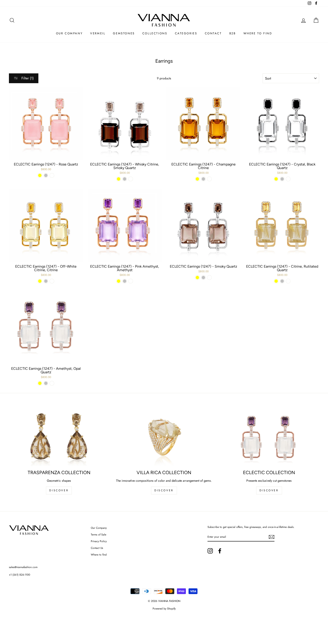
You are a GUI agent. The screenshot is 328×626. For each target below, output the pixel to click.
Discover (164, 490)
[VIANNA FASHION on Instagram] (210, 551)
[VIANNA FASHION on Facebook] (219, 551)
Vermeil (97, 33)
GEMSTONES (124, 33)
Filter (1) (27, 78)
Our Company (99, 528)
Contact (213, 33)
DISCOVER (59, 490)
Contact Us (97, 548)
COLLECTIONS (154, 33)
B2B (232, 33)
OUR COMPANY (69, 33)
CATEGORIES (186, 33)
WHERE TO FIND (257, 33)
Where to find (99, 554)
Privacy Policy (99, 541)
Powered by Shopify (164, 609)
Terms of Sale (98, 534)
